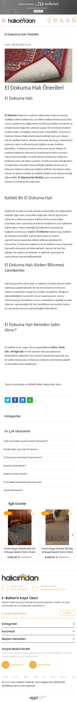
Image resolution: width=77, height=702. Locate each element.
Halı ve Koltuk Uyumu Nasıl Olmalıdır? (26, 441)
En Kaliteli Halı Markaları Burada (22, 482)
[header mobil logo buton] (22, 20)
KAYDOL (67, 613)
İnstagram (44, 664)
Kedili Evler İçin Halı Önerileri (20, 449)
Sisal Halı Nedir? (13, 490)
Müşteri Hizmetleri (14, 639)
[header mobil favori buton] (55, 20)
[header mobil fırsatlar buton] (49, 20)
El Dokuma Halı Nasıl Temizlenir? (23, 457)
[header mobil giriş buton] (68, 20)
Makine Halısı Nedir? (16, 474)
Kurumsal (8, 631)
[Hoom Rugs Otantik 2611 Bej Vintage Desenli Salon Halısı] (57, 527)
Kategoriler (9, 624)
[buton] (38, 7)
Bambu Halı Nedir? (15, 465)
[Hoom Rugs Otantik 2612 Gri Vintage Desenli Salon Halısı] (19, 527)
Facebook (17, 664)
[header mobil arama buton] (61, 20)
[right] (73, 535)
